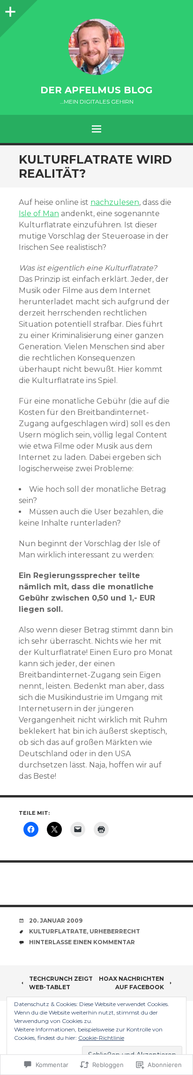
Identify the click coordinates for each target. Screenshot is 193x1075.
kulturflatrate (58, 931)
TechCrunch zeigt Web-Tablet (61, 983)
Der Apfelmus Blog (96, 90)
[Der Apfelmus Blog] (96, 47)
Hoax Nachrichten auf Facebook (131, 983)
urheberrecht (114, 931)
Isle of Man (39, 213)
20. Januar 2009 (55, 920)
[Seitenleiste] (9, 9)
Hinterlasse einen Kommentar (82, 942)
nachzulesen (114, 202)
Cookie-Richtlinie (101, 1037)
